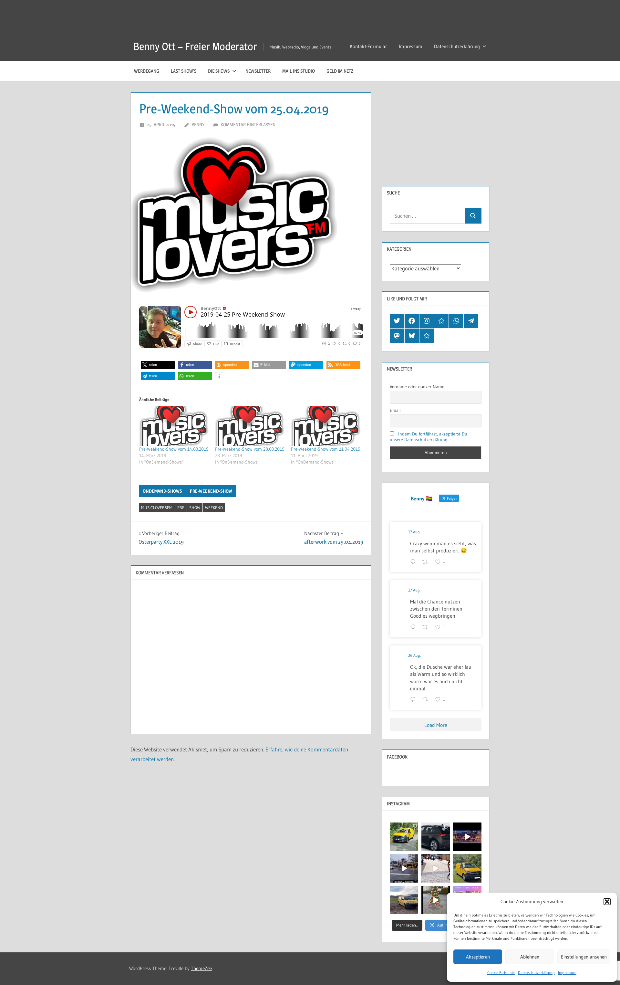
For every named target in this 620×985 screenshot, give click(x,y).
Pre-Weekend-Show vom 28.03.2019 (249, 449)
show (194, 507)
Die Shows (219, 71)
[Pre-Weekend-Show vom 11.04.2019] (325, 426)
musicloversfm (156, 507)
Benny (197, 124)
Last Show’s (183, 71)
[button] (607, 901)
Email (395, 410)
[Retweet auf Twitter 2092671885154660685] (426, 700)
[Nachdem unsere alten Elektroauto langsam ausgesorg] (404, 837)
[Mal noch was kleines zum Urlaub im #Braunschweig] (467, 837)
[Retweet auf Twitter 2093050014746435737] (426, 562)
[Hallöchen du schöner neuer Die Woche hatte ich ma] (467, 868)
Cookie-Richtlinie (501, 972)
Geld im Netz (339, 71)
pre (180, 507)
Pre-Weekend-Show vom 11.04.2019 (325, 449)
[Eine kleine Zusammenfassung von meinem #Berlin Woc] (404, 868)
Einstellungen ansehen (584, 957)
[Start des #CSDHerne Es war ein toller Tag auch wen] (435, 868)
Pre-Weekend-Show (211, 491)
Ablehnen (529, 957)
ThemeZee (201, 968)
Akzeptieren (478, 957)
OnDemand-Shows (162, 491)
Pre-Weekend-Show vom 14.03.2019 (174, 449)
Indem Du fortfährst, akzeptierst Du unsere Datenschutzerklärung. (428, 437)
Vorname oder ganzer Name (417, 387)
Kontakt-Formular (368, 46)
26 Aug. (414, 655)
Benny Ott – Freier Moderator (195, 46)
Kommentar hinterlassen (248, 124)
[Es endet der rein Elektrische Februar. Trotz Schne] (404, 900)
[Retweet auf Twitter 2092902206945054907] (426, 627)
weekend (214, 507)
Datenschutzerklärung (536, 972)
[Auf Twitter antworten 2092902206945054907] (414, 627)
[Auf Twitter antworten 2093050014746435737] (414, 562)
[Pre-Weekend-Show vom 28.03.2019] (249, 426)
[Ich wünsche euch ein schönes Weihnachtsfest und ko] (435, 900)
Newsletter (258, 71)
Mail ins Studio (298, 71)
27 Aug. (414, 531)
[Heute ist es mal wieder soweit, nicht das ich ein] (435, 837)
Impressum (567, 972)
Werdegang (146, 71)
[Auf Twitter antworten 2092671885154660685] (414, 700)
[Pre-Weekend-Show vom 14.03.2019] (174, 426)
